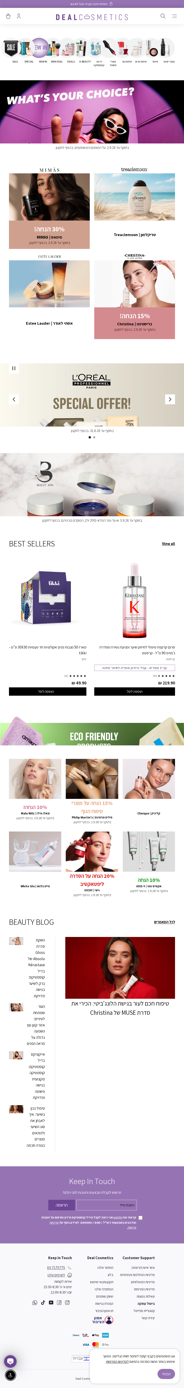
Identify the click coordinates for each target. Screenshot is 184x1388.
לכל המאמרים (164, 921)
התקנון (118, 1217)
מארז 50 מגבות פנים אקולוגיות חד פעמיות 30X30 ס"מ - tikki (47, 650)
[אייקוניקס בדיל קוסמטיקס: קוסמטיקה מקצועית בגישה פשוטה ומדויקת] (16, 1055)
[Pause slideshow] (14, 368)
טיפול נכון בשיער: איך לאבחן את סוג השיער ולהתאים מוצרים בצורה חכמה (36, 1127)
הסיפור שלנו (105, 1267)
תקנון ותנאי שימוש (101, 1282)
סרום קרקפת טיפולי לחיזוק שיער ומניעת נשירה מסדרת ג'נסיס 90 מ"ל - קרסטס (137, 650)
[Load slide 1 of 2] (94, 437)
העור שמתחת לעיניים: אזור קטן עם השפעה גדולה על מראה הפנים (36, 1025)
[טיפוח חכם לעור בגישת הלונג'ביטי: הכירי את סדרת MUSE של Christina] (120, 968)
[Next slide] (14, 399)
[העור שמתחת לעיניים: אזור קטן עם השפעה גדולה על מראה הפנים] (16, 1007)
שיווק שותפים (104, 1296)
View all (168, 543)
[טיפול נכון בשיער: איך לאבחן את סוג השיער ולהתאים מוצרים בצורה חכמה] (16, 1109)
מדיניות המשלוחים (143, 1282)
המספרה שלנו (104, 1289)
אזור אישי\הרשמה (143, 1267)
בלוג (110, 1274)
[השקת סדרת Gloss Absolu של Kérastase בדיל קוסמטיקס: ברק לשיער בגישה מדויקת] (16, 941)
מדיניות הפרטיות (144, 1289)
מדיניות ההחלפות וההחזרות (137, 1274)
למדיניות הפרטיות (117, 1361)
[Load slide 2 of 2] (90, 437)
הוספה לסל (134, 691)
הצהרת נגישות (104, 1303)
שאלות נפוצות (146, 1296)
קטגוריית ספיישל (144, 1310)
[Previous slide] (170, 399)
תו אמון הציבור (104, 1310)
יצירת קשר (148, 1318)
